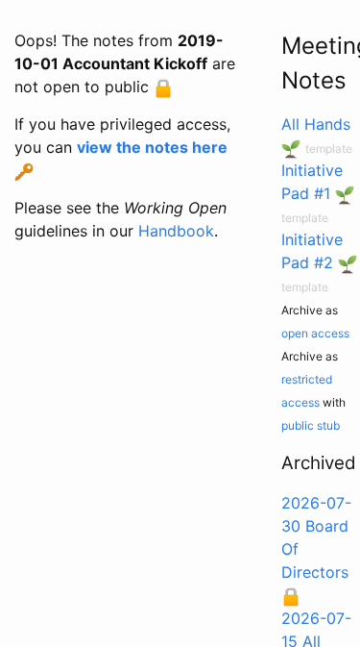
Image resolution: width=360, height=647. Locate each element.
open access (315, 333)
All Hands (315, 124)
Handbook (176, 230)
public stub (310, 425)
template (328, 148)
